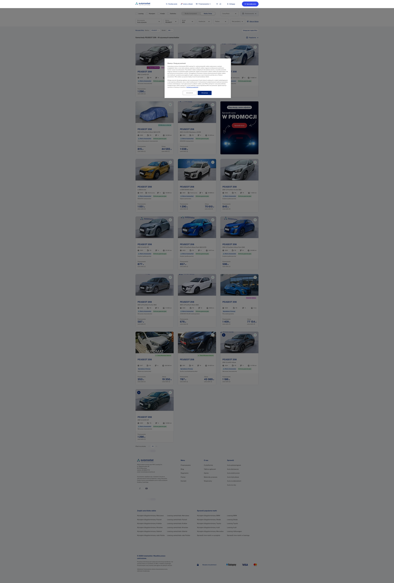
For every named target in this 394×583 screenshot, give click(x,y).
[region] (197, 78)
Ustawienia (189, 93)
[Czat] (220, 4)
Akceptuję (204, 93)
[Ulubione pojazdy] (217, 4)
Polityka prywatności (192, 87)
